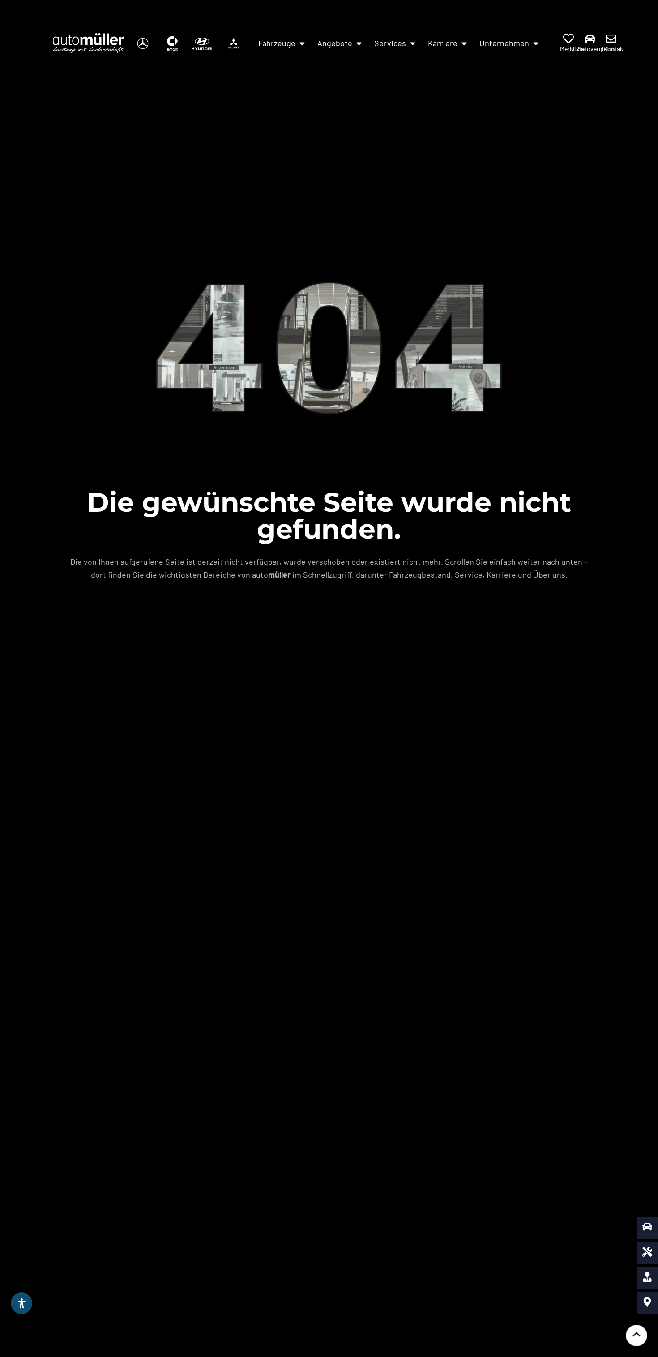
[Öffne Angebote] (359, 43)
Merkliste (572, 48)
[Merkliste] (568, 38)
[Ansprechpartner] (647, 1278)
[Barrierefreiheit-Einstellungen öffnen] (21, 1303)
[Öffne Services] (412, 43)
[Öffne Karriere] (464, 43)
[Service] (647, 1253)
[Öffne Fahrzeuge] (302, 43)
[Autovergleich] (590, 38)
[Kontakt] (611, 38)
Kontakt (614, 48)
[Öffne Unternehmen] (535, 43)
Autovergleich (596, 48)
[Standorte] (647, 1303)
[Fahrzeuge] (647, 1228)
